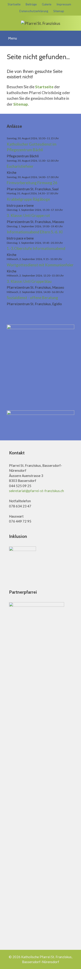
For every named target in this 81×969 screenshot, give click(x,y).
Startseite (14, 4)
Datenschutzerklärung (33, 11)
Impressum (63, 4)
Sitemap (58, 11)
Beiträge (31, 4)
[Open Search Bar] (76, 35)
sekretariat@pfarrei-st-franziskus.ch (36, 491)
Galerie (46, 4)
